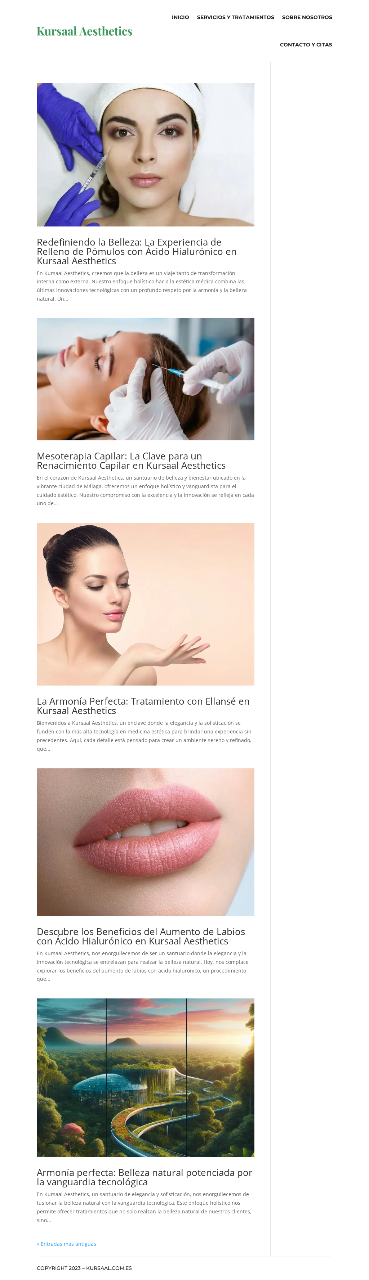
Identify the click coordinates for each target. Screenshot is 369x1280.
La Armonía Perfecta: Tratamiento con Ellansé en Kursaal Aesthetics (143, 706)
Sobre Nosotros (307, 17)
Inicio (180, 17)
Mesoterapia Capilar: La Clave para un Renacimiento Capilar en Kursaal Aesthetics (131, 460)
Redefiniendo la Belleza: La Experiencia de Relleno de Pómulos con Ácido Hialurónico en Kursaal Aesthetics (137, 251)
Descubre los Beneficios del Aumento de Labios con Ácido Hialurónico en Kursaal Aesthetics (141, 936)
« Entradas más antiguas (66, 1243)
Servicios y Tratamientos (235, 17)
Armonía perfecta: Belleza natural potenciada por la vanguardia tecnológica (145, 1177)
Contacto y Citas (306, 44)
